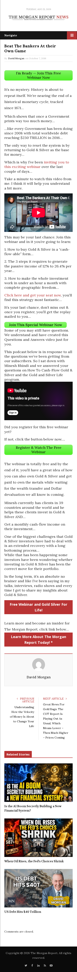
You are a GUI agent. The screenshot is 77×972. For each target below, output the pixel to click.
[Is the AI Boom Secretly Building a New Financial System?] (38, 782)
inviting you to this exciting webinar (36, 164)
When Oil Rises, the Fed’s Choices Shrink (34, 861)
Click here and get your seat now (32, 295)
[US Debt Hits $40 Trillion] (38, 888)
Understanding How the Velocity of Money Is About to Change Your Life (22, 716)
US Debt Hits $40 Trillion (22, 912)
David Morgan (16, 58)
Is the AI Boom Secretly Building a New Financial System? (32, 808)
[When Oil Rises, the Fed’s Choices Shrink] (38, 837)
